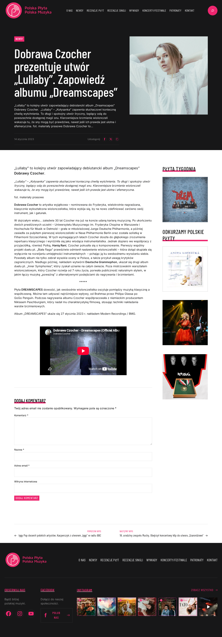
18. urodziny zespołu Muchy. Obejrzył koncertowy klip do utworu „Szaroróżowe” (161, 535)
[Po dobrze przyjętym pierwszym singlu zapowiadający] (86, 606)
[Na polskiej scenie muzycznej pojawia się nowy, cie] (147, 606)
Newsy (19, 38)
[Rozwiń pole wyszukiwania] (212, 10)
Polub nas (56, 615)
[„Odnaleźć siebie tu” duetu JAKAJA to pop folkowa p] (127, 606)
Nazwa (19, 449)
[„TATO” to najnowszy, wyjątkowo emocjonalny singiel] (188, 606)
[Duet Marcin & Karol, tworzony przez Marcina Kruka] (167, 606)
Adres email (21, 465)
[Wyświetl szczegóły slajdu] (185, 322)
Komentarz (21, 415)
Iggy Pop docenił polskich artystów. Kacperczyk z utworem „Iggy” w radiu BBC (60, 535)
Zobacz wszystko (202, 590)
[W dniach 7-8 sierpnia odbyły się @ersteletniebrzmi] (208, 606)
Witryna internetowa (25, 481)
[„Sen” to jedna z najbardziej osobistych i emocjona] (106, 606)
